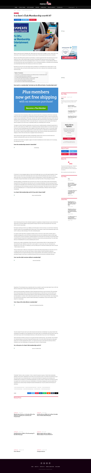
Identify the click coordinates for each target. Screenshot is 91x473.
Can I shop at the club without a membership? (23, 80)
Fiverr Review (17, 451)
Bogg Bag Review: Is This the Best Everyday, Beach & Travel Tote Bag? (72, 203)
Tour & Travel (22, 7)
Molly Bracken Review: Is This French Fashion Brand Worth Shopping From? (72, 211)
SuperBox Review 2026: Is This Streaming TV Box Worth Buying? (24, 434)
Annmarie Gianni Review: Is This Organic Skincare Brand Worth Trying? (72, 106)
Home (16, 7)
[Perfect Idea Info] (45, 3)
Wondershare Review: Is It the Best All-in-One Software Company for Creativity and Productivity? (24, 415)
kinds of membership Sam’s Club (31, 387)
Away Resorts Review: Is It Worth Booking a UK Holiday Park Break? (72, 117)
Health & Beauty (51, 7)
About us (36, 466)
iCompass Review (41, 451)
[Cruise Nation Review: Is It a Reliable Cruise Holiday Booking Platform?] (64, 112)
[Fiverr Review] (24, 443)
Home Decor (43, 7)
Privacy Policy (70, 142)
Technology (59, 7)
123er (62, 98)
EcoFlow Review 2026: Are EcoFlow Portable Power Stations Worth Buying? (47, 415)
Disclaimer (57, 466)
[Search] (76, 7)
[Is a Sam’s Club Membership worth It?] (36, 36)
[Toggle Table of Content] (46, 73)
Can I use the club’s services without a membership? (25, 78)
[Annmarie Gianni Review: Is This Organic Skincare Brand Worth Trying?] (64, 107)
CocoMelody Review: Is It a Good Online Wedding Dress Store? (72, 217)
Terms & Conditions (50, 466)
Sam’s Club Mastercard (46, 387)
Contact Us (42, 466)
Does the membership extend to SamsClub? (23, 76)
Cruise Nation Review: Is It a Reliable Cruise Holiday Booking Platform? (72, 112)
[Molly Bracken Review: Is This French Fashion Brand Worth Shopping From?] (64, 211)
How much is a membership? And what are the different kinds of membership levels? (31, 74)
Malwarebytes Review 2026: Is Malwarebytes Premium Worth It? (45, 434)
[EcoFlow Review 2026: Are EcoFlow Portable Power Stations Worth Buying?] (47, 405)
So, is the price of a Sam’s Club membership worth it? (25, 81)
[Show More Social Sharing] (38, 20)
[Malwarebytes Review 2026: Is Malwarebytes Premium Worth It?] (47, 425)
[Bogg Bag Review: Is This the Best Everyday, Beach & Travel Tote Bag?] (64, 203)
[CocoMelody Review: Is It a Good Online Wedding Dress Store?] (64, 218)
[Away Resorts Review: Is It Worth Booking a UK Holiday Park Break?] (64, 118)
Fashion (37, 7)
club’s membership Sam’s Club (19, 387)
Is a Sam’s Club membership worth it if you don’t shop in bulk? (26, 77)
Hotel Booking (30, 7)
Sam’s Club (39, 387)
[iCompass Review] (47, 443)
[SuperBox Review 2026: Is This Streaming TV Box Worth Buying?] (24, 425)
